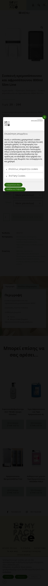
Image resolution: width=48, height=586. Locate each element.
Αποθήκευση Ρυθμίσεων (15, 189)
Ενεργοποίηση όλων (13, 185)
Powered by (37, 119)
